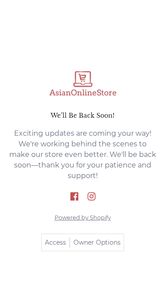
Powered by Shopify (83, 217)
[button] (74, 197)
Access (55, 242)
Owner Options (97, 242)
